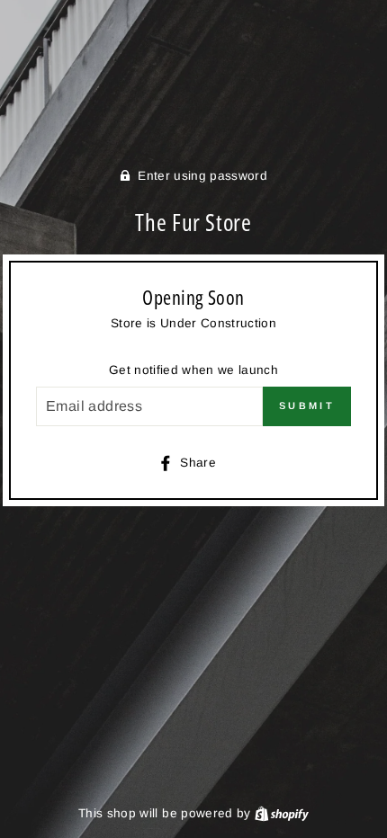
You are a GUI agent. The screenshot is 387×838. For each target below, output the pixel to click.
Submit (307, 405)
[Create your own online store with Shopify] (282, 813)
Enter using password (202, 176)
